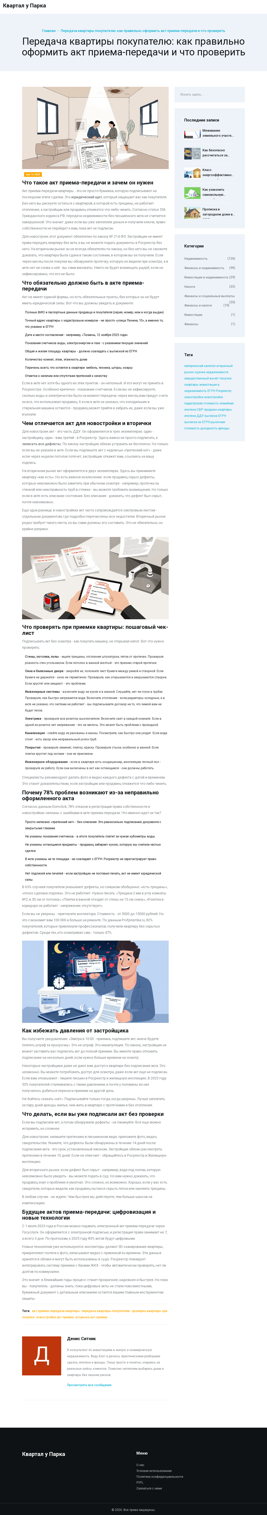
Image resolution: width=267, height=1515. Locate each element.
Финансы (209, 324)
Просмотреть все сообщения (89, 1385)
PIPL (139, 1482)
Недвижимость (209, 258)
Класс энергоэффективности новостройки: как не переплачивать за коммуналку (218, 173)
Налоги (209, 287)
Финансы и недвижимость (209, 268)
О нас (140, 1465)
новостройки (193, 397)
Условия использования (154, 1471)
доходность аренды (214, 428)
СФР (200, 409)
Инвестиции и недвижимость (209, 277)
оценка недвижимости (211, 372)
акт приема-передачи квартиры (56, 1311)
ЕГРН (211, 391)
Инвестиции (209, 315)
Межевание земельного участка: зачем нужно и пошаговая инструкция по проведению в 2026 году (218, 134)
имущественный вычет (201, 378)
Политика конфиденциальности (159, 1477)
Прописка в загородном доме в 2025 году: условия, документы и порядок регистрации (217, 213)
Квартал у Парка (24, 5)
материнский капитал (200, 366)
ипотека (190, 416)
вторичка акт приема (91, 1317)
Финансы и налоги (206, 305)
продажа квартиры (218, 409)
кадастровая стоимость (201, 403)
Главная (49, 31)
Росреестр (223, 391)
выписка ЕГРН (215, 416)
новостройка (213, 397)
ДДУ (200, 416)
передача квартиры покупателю (106, 1311)
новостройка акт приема (55, 1317)
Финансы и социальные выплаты (209, 297)
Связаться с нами (149, 1488)
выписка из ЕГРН (197, 422)
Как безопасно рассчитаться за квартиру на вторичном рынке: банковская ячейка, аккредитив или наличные (217, 153)
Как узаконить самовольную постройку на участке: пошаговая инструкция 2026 (217, 193)
